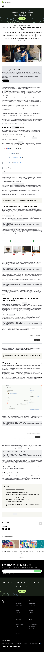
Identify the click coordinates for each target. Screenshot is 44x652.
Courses (17, 628)
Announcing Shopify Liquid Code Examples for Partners (16, 497)
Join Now (37, 2)
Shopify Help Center (33, 621)
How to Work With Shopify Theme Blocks (14, 501)
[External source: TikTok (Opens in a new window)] (14, 646)
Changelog (18, 633)
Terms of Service (5, 643)
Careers (17, 608)
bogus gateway (29, 348)
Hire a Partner (32, 626)
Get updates (37, 571)
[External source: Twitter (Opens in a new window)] (6, 529)
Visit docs (6, 80)
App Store (31, 608)
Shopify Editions (19, 605)
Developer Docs (32, 603)
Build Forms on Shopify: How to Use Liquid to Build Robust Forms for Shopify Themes (22, 490)
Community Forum (33, 624)
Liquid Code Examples (21, 144)
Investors (17, 610)
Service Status (32, 628)
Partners (31, 610)
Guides (17, 626)
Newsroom (18, 612)
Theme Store (32, 605)
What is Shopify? (19, 603)
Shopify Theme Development (24, 25)
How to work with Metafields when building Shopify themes (17, 492)
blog (15, 25)
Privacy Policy (19, 643)
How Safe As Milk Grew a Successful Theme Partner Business (17, 499)
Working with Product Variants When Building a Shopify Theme (24, 200)
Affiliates (31, 612)
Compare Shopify (19, 624)
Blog (16, 621)
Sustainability (18, 614)
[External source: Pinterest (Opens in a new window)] (19, 646)
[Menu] (41, 2)
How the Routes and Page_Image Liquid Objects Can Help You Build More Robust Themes (22, 494)
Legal (12, 643)
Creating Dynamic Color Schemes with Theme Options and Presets (18, 496)
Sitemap (25, 643)
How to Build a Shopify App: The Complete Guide (15, 489)
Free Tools (18, 631)
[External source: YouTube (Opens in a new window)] (8, 646)
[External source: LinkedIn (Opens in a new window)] (9, 529)
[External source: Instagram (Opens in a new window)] (11, 646)
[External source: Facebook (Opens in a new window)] (3, 529)
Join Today (22, 18)
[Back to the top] (3, 601)
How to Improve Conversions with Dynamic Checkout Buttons (17, 502)
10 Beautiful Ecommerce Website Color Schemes (9, 552)
